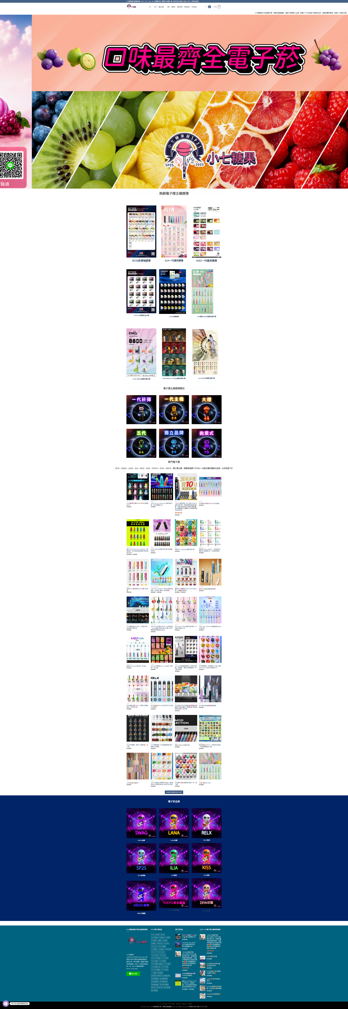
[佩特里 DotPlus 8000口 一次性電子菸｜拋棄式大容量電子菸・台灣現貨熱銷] (210, 497)
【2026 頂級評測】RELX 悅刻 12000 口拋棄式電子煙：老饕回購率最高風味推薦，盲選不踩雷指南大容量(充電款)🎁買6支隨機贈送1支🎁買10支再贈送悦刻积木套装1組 (186, 472)
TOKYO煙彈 (162, 926)
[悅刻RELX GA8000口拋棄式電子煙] (186, 497)
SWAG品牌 (141, 805)
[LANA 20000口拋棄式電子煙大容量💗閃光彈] (162, 497)
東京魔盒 (174, 875)
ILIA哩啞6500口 (202, 282)
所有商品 (194, 7)
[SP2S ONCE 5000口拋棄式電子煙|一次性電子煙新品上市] (186, 575)
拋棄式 (173, 7)
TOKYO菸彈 (165, 932)
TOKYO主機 (154, 920)
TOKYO (153, 917)
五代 (155, 7)
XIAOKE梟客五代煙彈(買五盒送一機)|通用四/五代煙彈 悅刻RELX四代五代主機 (162, 748)
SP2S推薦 (154, 914)
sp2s (173, 972)
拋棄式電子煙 (211, 282)
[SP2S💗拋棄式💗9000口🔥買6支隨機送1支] (138, 452)
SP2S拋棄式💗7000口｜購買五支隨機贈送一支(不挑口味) (137, 671)
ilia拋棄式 (161, 902)
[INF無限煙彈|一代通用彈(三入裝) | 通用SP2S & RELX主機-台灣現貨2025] (210, 614)
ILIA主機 (157, 899)
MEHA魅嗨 (141, 879)
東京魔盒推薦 (155, 944)
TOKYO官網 (165, 923)
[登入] (209, 6)
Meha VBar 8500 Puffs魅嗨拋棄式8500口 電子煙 (210, 592)
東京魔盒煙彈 (163, 944)
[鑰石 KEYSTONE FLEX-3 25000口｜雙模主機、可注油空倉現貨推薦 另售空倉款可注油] (138, 497)
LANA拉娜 (174, 805)
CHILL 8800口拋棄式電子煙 (141, 344)
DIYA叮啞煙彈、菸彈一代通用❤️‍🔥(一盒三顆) (137, 711)
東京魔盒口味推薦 (156, 941)
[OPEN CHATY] (6, 1003)
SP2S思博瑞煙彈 (141, 225)
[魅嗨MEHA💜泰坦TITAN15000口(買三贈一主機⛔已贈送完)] (186, 537)
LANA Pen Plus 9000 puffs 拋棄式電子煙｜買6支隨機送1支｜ (161, 469)
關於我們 (180, 7)
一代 (149, 7)
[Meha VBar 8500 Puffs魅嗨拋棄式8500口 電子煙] (210, 575)
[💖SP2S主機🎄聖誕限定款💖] (210, 537)
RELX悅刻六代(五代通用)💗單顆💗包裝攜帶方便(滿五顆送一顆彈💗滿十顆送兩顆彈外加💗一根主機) (186, 672)
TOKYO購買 (165, 935)
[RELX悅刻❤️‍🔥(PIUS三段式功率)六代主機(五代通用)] (162, 654)
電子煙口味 (159, 952)
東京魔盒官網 (166, 941)
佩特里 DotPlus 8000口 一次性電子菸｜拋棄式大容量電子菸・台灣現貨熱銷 (210, 515)
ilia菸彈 (165, 905)
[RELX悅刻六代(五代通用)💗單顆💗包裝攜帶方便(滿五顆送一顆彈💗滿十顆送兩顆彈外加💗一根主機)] (186, 654)
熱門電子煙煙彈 (164, 949)
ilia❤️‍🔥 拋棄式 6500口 (205, 748)
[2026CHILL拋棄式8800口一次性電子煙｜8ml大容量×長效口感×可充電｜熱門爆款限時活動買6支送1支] (162, 575)
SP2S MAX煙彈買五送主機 (141, 280)
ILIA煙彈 (153, 905)
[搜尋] (206, 6)
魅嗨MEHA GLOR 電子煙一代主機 (136, 631)
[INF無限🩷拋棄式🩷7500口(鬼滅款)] (210, 452)
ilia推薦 (168, 902)
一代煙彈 (153, 938)
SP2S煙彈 (160, 914)
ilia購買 (153, 908)
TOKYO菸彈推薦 (155, 935)
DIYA (205, 876)
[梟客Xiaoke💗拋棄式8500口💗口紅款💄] (138, 537)
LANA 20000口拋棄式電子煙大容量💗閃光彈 (161, 515)
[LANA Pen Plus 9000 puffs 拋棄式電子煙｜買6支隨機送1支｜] (162, 452)
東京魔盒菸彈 (163, 946)
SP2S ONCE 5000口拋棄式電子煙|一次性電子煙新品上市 (186, 592)
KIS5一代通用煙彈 (206, 225)
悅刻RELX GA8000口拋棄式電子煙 (184, 514)
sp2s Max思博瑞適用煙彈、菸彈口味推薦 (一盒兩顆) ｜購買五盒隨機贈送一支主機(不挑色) (186, 632)
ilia (152, 899)
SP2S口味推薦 (162, 911)
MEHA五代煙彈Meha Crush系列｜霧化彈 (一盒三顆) (162, 632)
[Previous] (9, 84)
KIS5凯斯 (207, 840)
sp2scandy (134, 934)
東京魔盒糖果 (155, 946)
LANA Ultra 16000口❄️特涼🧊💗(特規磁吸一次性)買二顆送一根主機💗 (162, 554)
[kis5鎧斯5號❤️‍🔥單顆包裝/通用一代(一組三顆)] (186, 731)
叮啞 (208, 876)
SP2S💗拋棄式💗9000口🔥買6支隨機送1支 (137, 469)
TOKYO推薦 (154, 926)
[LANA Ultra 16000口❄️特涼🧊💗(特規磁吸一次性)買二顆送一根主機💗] (162, 537)
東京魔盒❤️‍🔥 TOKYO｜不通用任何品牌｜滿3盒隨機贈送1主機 (209, 711)
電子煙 (153, 952)
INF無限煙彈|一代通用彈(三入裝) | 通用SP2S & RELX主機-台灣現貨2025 (210, 632)
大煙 (168, 7)
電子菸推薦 (154, 955)
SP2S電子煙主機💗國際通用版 (207, 671)
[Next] (338, 84)
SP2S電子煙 (168, 914)
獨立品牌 (161, 7)
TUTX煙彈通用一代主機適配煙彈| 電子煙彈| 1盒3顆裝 (161, 711)
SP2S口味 (154, 911)
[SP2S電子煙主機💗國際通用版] (210, 654)
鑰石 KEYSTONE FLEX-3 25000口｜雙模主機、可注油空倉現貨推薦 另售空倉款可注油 (137, 516)
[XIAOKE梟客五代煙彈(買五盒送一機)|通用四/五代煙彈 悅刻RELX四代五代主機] (162, 731)
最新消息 (187, 7)
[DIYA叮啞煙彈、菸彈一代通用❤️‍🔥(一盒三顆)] (138, 693)
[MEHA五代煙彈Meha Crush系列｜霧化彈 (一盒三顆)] (162, 614)
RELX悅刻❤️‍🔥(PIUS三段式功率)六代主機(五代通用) (162, 671)
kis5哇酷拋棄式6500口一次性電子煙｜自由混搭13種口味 (137, 592)
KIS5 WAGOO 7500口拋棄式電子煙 (174, 343)
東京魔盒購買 (155, 949)
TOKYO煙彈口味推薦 (156, 929)
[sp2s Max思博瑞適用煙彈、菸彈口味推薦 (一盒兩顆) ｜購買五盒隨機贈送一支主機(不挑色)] (186, 614)
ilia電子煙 (159, 908)
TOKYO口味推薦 (155, 923)
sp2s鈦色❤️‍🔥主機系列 (132, 748)
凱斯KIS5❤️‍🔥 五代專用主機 (182, 710)
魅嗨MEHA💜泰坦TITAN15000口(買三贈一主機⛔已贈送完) (186, 554)
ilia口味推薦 (154, 902)
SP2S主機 (166, 908)
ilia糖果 (159, 905)
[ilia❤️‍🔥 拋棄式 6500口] (210, 731)
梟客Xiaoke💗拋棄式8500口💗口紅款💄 (137, 554)
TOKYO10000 (160, 917)
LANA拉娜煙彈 (174, 282)
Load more (174, 757)
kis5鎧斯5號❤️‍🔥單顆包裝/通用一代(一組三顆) (186, 748)
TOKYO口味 (162, 920)
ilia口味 (162, 899)
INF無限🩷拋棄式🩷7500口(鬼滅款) (209, 468)
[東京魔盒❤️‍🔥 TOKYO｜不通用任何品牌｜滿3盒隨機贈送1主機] (210, 693)
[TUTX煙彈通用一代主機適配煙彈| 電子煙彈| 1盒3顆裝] (162, 693)
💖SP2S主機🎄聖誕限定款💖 (207, 554)
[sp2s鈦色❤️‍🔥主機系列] (138, 731)
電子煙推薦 (167, 952)
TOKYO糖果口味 (155, 932)
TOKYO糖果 (167, 929)
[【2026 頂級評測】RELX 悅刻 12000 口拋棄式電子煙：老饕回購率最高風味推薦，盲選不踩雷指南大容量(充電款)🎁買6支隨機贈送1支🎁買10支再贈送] (186, 452)
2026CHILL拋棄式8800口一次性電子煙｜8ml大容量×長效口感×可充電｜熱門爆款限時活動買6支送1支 (162, 593)
